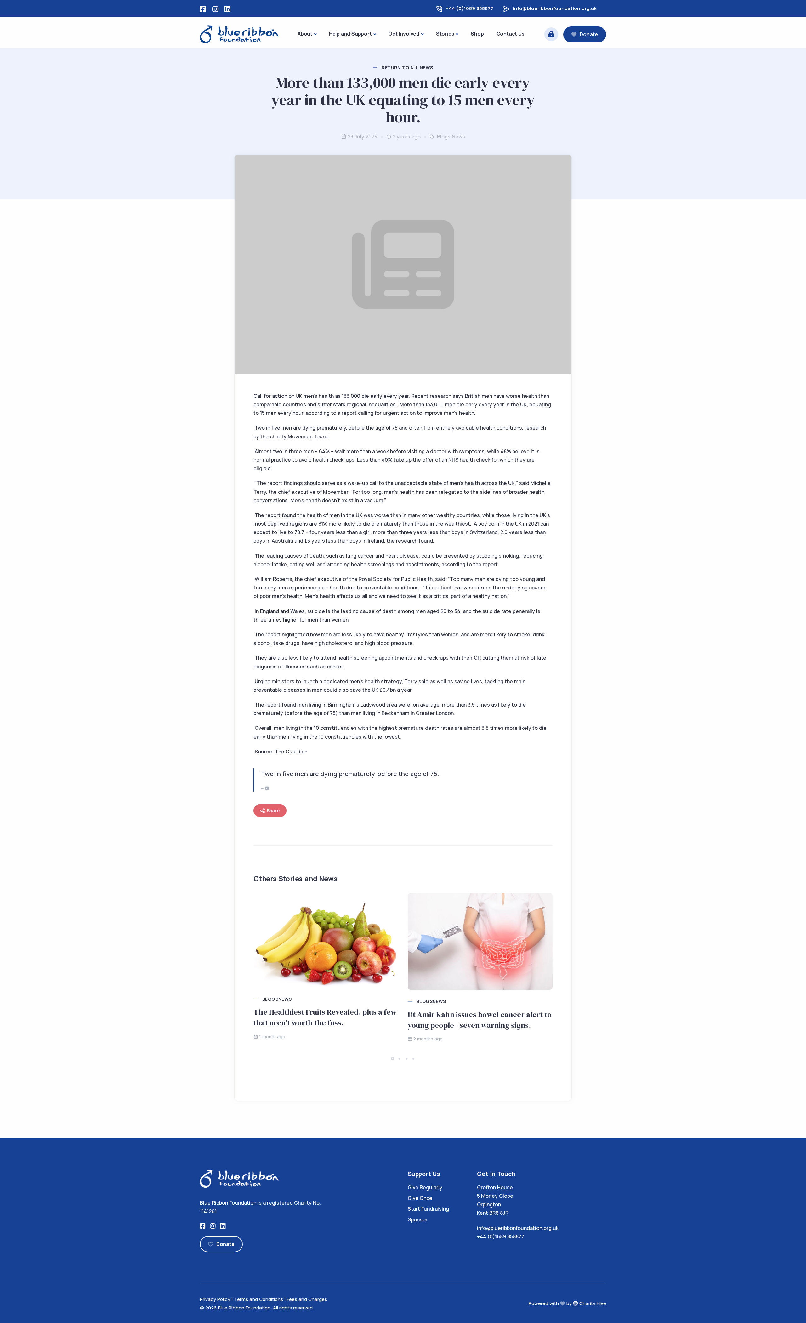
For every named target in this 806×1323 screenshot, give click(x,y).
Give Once (420, 1198)
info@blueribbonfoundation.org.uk (555, 8)
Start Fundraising (428, 1208)
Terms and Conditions (258, 1299)
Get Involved (403, 33)
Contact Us (511, 33)
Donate (589, 34)
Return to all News (407, 67)
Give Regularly (425, 1187)
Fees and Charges (307, 1299)
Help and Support (350, 33)
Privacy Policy (215, 1299)
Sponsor (418, 1219)
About (305, 33)
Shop (477, 33)
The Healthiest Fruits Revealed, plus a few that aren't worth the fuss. (325, 1017)
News (458, 136)
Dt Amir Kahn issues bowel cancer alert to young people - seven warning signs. (480, 1019)
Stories (445, 33)
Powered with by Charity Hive (567, 1303)
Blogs (444, 136)
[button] (392, 1058)
